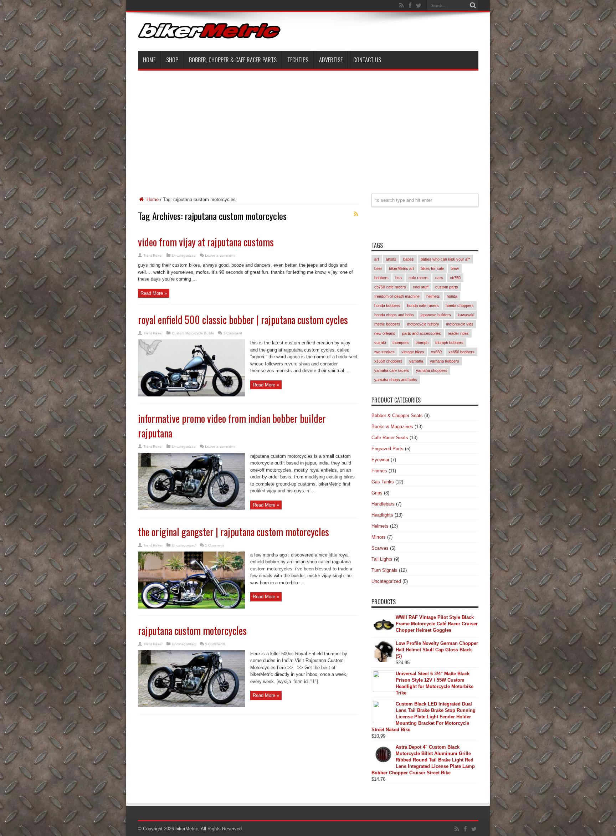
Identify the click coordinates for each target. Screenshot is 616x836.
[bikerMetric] (209, 33)
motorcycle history (423, 324)
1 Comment (232, 333)
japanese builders (436, 315)
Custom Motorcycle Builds (193, 333)
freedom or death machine (397, 296)
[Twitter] (418, 5)
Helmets (380, 526)
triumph (422, 342)
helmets (433, 296)
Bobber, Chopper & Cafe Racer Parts (233, 60)
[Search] (473, 5)
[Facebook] (410, 5)
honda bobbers (387, 305)
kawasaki (466, 315)
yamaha (416, 361)
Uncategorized (184, 255)
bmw (455, 268)
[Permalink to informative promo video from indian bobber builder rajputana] (191, 508)
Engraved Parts (387, 448)
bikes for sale (432, 268)
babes (408, 259)
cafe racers (418, 278)
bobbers (381, 278)
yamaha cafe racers (391, 370)
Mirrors (378, 537)
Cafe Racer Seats (389, 437)
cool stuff (420, 287)
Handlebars (383, 504)
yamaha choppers (431, 370)
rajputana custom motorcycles (192, 630)
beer (378, 268)
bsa (398, 278)
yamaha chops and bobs (395, 380)
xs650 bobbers (461, 352)
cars (439, 278)
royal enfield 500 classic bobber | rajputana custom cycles (243, 319)
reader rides (458, 333)
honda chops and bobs (394, 315)
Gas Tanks (382, 481)
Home (149, 60)
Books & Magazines (392, 426)
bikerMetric (186, 828)
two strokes (384, 352)
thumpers (400, 342)
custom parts (446, 287)
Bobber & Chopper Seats (397, 415)
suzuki (380, 342)
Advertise (331, 60)
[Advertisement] (308, 128)
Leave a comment (220, 255)
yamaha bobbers (444, 361)
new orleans (384, 333)
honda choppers (460, 305)
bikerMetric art (401, 268)
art (376, 259)
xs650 (436, 352)
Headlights (382, 515)
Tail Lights (381, 559)
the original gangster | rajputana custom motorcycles (233, 531)
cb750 (455, 278)
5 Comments (215, 644)
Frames (379, 470)
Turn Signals (384, 570)
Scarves (380, 548)
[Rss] (401, 5)
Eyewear (380, 459)
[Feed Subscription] (356, 214)
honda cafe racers (423, 305)
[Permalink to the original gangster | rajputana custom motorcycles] (191, 607)
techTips (297, 60)
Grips (377, 493)
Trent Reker (153, 255)
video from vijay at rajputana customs (206, 242)
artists (391, 259)
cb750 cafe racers (390, 287)
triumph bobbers (449, 342)
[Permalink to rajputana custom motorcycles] (191, 705)
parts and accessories (421, 333)
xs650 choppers (388, 361)
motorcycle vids (459, 324)
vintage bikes (412, 352)
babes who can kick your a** (445, 259)
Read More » (153, 293)
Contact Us (367, 60)
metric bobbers (387, 324)
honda (452, 296)
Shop (172, 60)
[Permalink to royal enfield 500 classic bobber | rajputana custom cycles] (191, 395)
